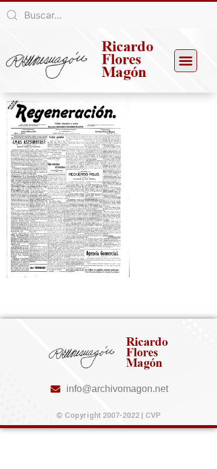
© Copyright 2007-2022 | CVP (108, 415)
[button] (185, 60)
